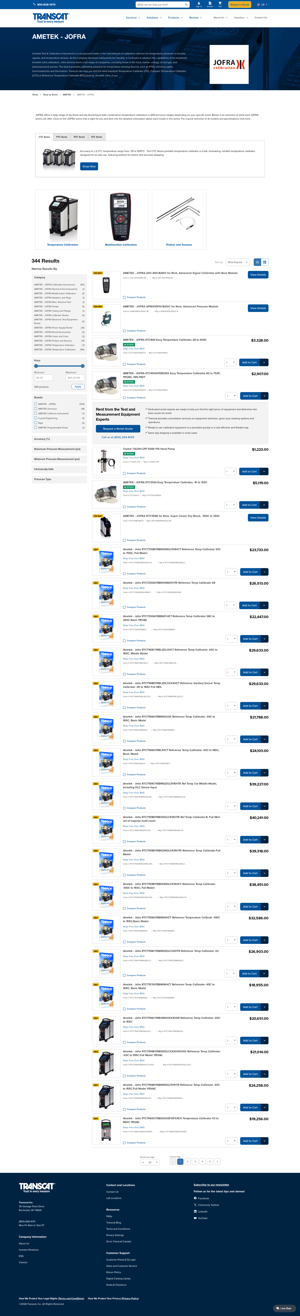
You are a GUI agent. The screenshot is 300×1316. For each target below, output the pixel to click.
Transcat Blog (113, 1222)
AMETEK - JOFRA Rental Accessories (59, 332)
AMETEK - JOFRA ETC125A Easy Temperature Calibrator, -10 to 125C (165, 482)
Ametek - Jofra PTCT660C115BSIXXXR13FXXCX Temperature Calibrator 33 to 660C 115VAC (171, 1120)
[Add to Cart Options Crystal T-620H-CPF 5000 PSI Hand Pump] (264, 471)
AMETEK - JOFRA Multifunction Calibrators (59, 293)
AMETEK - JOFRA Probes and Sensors (59, 341)
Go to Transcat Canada (118, 1241)
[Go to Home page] (51, 18)
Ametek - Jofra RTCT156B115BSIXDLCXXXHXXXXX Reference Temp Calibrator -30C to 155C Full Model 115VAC (171, 1053)
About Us (219, 17)
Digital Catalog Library (118, 1278)
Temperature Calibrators (62, 245)
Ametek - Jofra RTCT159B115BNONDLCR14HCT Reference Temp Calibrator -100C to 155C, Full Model (169, 886)
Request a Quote (239, 4)
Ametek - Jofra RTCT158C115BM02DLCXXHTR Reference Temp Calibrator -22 (171, 951)
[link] (173, 1162)
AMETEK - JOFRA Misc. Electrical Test (59, 302)
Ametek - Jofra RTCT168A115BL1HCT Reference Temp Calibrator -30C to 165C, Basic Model (171, 752)
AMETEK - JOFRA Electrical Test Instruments (59, 289)
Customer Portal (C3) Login (121, 1259)
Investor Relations (29, 1249)
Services (131, 17)
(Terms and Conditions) (71, 1298)
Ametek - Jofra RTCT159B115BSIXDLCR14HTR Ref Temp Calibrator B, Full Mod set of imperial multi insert (171, 819)
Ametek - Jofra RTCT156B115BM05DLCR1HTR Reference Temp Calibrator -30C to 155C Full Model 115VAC (171, 1086)
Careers (23, 1262)
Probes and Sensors (179, 245)
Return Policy (113, 1272)
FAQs (109, 1216)
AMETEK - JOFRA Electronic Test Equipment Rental (59, 321)
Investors (239, 17)
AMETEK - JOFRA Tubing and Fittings (59, 311)
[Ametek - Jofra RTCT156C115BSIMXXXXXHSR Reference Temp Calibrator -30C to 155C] (106, 1030)
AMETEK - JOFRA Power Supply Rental (59, 328)
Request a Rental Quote (118, 429)
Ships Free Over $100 (134, 348)
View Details (258, 275)
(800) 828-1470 (27, 1221)
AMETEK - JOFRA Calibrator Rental (59, 315)
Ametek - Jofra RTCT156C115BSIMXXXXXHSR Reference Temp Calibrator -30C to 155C (171, 1020)
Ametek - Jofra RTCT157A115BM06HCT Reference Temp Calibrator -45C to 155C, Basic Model (169, 986)
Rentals (193, 17)
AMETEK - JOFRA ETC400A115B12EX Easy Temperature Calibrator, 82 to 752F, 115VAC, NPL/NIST (171, 375)
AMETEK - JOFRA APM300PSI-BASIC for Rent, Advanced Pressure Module (170, 306)
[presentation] (55, 264)
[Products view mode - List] (257, 262)
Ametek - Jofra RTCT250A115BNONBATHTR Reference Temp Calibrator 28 (169, 583)
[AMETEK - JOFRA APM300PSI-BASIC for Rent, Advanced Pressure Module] (106, 318)
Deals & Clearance (116, 1284)
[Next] (217, 1162)
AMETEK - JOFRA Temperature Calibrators (59, 350)
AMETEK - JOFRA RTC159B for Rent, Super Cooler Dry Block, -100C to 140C (171, 516)
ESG (21, 1256)
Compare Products (136, 297)
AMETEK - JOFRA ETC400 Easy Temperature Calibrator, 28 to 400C (165, 340)
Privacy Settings (115, 1235)
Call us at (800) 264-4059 (118, 437)
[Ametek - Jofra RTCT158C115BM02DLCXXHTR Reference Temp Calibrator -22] (106, 963)
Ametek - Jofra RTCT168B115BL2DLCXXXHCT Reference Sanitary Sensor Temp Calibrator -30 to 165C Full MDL (171, 685)
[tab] (44, 137)
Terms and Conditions (118, 1229)
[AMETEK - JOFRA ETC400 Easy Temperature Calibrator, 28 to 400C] (106, 352)
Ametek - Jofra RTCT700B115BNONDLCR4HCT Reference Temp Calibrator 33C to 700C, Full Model (172, 551)
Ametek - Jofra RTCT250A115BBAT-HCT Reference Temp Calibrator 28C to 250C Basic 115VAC (169, 618)
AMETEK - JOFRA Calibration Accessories (59, 285)
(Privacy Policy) (130, 1298)
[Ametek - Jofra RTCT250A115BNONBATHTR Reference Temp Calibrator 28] (106, 595)
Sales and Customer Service (121, 1266)
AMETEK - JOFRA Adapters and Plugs (59, 298)
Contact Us (261, 17)
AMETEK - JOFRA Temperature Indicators (59, 345)
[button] (262, 4)
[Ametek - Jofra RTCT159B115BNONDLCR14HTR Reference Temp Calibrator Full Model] (106, 863)
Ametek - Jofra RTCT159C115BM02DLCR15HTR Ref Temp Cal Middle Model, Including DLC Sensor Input (170, 785)
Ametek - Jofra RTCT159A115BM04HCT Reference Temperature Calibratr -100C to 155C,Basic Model (171, 919)
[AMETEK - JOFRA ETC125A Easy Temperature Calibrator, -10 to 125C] (106, 494)
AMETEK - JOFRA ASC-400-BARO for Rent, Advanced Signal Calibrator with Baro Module (180, 273)
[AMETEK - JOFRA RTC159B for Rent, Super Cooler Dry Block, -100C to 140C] (106, 528)
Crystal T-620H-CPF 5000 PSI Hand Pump (149, 449)
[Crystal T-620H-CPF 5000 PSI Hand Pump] (106, 461)
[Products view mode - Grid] (264, 262)
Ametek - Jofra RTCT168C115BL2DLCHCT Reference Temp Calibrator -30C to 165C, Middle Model (170, 651)
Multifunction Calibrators (121, 245)
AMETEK (67, 94)
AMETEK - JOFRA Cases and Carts (59, 336)
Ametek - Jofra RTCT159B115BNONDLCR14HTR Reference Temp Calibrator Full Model (172, 852)
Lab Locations (113, 1198)
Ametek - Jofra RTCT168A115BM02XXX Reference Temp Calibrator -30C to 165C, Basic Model (169, 718)
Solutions (152, 17)
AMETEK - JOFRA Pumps (59, 306)
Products (173, 17)
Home (35, 94)
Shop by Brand (50, 94)
